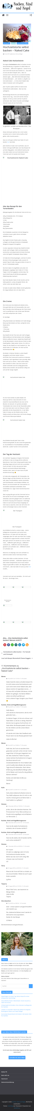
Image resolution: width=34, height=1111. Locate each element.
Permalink (24, 678)
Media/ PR (4, 1072)
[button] (4, 644)
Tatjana (4, 884)
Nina (3, 866)
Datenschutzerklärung (7, 1082)
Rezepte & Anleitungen (22, 43)
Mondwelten (6, 901)
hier (8, 142)
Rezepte (13, 43)
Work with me (5, 1075)
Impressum (4, 1079)
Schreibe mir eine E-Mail (17, 1057)
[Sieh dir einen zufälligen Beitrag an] (31, 15)
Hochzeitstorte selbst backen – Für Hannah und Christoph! (16, 653)
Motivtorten (7, 43)
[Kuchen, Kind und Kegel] (3, 15)
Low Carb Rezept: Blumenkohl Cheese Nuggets (16, 658)
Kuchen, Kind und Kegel (17, 54)
